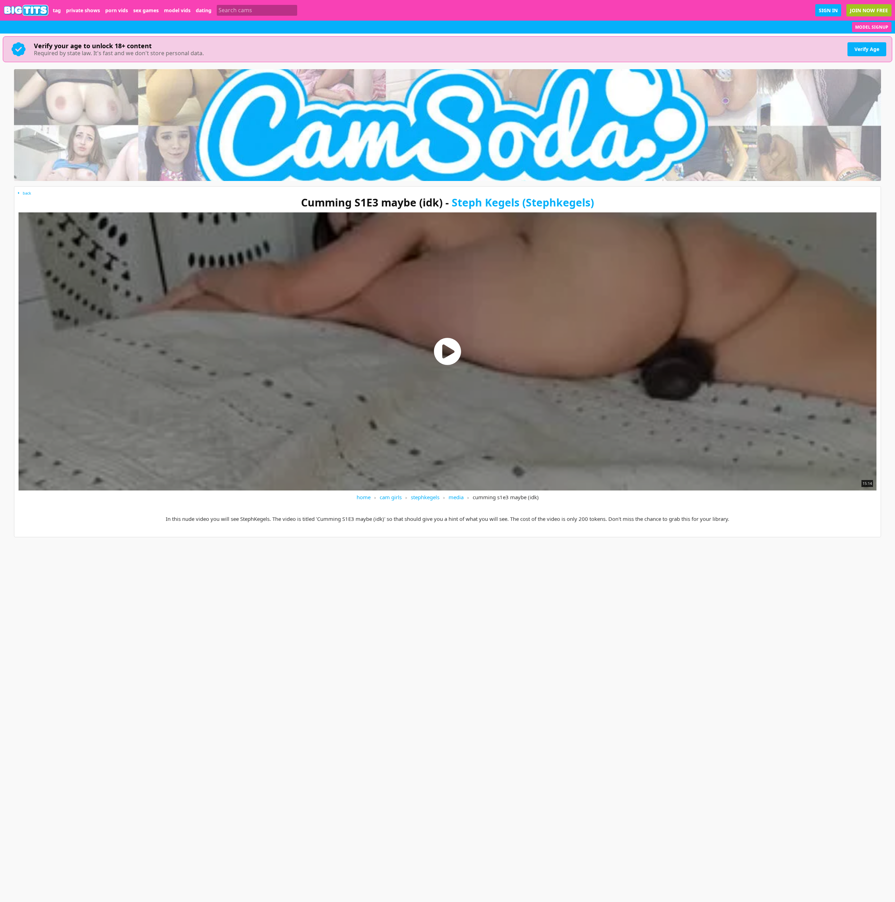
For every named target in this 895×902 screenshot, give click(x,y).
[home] (26, 10)
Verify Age (866, 49)
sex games (146, 10)
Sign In (828, 10)
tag (57, 10)
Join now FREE (869, 10)
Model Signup (871, 27)
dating (204, 10)
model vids (177, 10)
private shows (83, 10)
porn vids (116, 10)
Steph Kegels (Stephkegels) (523, 202)
